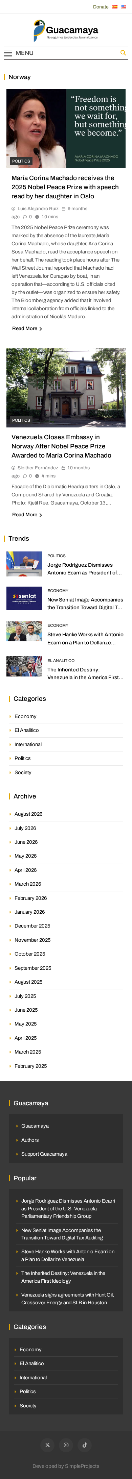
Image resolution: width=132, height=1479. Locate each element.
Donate (101, 6)
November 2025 (33, 940)
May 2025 (26, 1024)
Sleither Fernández (38, 467)
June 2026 (26, 842)
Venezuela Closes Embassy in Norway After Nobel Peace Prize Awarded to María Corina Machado (61, 446)
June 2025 (26, 1010)
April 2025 (26, 1038)
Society (23, 772)
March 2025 (28, 1052)
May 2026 (26, 856)
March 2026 (28, 884)
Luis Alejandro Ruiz (38, 208)
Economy (57, 590)
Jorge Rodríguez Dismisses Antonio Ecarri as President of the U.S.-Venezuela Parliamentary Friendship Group (68, 1208)
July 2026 (25, 828)
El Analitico (60, 660)
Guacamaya (35, 1126)
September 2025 (33, 968)
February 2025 (31, 1066)
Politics (21, 161)
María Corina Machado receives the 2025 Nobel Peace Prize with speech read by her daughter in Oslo (65, 187)
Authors (30, 1140)
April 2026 (26, 870)
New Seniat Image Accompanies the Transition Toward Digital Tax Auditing (85, 607)
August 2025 (29, 982)
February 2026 (31, 898)
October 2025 (30, 954)
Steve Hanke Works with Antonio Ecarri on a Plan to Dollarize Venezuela (85, 642)
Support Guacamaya (44, 1154)
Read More (24, 328)
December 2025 (32, 926)
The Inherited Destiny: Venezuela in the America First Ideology (83, 677)
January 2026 (30, 912)
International (28, 744)
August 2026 (29, 814)
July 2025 (25, 996)
